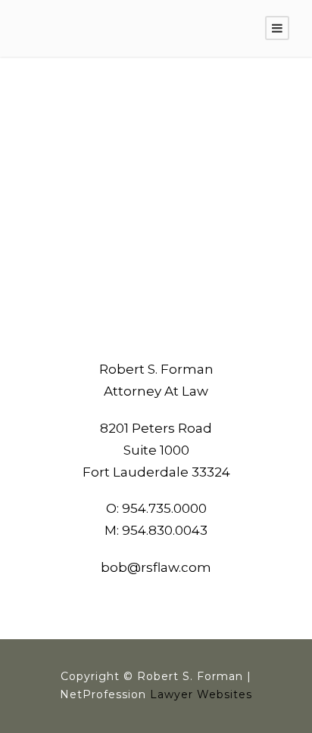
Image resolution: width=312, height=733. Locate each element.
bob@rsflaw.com (156, 567)
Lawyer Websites (201, 694)
